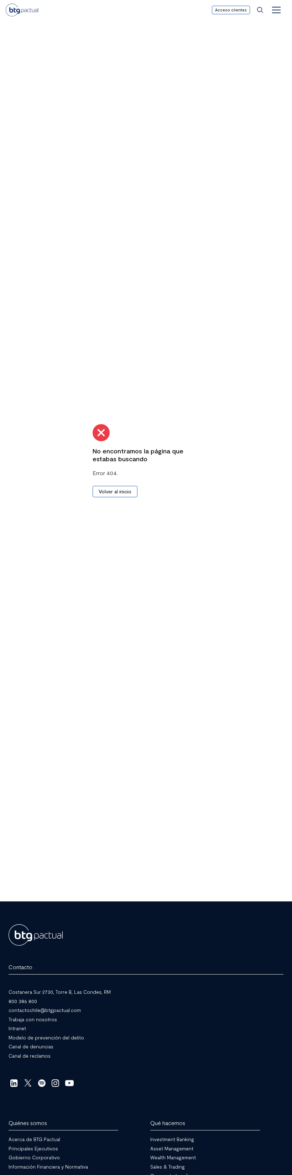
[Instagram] (55, 1083)
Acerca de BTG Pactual (34, 1139)
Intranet (17, 1028)
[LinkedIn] (14, 1083)
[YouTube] (69, 1083)
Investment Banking (172, 1139)
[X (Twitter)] (27, 1083)
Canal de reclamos (30, 1055)
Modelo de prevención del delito (46, 1037)
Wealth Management (173, 1157)
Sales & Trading (167, 1166)
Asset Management (171, 1148)
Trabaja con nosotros (33, 1019)
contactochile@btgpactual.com (45, 1010)
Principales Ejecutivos (33, 1148)
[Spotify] (41, 1083)
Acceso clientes (231, 9)
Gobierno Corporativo (34, 1157)
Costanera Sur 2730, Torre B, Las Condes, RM (60, 992)
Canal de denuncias (31, 1046)
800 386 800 (23, 1001)
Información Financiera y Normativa (48, 1166)
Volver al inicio (115, 491)
